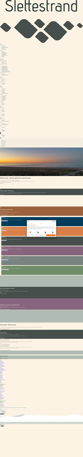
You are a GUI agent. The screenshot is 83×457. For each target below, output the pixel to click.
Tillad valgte (41, 235)
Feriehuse (3, 48)
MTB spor (3, 100)
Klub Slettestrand (2, 395)
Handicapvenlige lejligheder (5, 47)
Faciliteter (3, 91)
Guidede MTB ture (4, 97)
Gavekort (1, 394)
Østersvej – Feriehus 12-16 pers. (5, 70)
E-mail (0, 409)
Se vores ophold (1, 183)
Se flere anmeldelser (2, 338)
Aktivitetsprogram (2, 368)
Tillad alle (51, 235)
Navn (0, 408)
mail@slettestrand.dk (2, 388)
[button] (41, 58)
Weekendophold (4, 53)
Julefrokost (3, 115)
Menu (2, 109)
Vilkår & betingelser (2, 397)
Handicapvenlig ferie (4, 52)
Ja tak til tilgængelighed (3, 230)
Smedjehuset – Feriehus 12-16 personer (6, 71)
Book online (3, 120)
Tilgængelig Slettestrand (3, 411)
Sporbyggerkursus (4, 99)
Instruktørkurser (3, 98)
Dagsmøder (1, 376)
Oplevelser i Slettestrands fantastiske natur (5, 344)
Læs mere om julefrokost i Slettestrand (5, 309)
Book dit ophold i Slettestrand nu (4, 358)
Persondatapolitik (2, 398)
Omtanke (1, 396)
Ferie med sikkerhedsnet (4, 63)
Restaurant (3, 145)
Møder (3, 80)
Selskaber (3, 110)
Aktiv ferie (3, 62)
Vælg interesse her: (2, 410)
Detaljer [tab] (41, 223)
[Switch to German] (4, 130)
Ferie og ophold (3, 412)
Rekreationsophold (4, 54)
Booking (1, 117)
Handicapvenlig (1, 59)
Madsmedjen (3, 92)
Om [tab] (51, 223)
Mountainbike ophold (4, 55)
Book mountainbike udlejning (5, 124)
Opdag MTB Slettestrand (4, 240)
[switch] (38, 232)
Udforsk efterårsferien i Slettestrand (3, 215)
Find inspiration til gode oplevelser (4, 269)
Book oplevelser (4, 123)
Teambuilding (3, 83)
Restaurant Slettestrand (2, 379)
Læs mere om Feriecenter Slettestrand (4, 329)
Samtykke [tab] (32, 223)
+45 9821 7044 (1, 387)
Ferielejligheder (3, 46)
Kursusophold (1, 375)
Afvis (32, 235)
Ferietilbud (3, 51)
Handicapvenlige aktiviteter (5, 93)
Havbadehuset (3, 90)
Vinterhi (3, 56)
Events (3, 89)
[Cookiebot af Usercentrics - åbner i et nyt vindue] (52, 221)
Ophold (3, 140)
